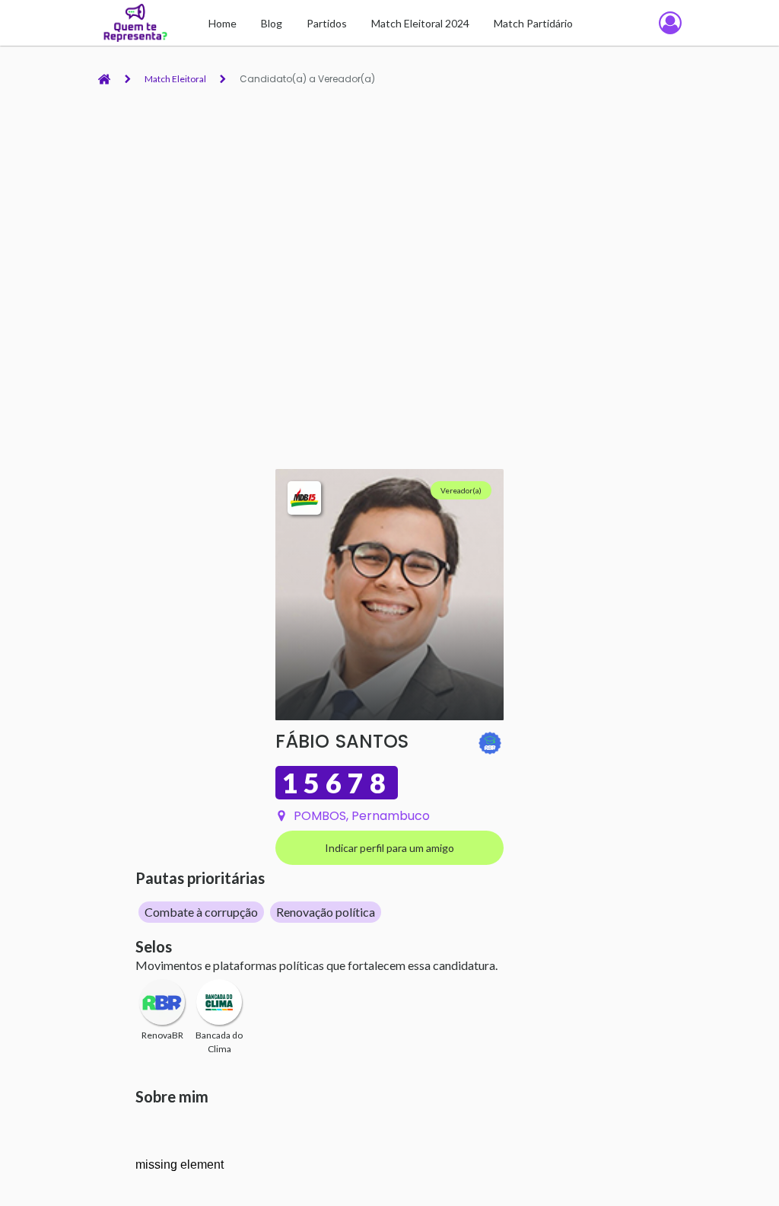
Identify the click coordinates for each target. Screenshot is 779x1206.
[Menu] (670, 22)
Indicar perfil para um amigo (389, 847)
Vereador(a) (461, 490)
